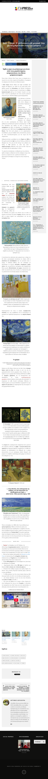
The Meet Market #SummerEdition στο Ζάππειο (39, 158)
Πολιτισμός (18, 31)
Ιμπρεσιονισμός (6, 660)
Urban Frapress (11, 31)
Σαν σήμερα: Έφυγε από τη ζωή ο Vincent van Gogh (6, 638)
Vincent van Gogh (15, 655)
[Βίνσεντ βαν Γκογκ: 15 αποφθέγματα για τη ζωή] (16, 634)
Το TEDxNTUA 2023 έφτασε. (38, 192)
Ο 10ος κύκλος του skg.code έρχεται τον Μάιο (38, 200)
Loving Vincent (5, 655)
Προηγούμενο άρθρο (10, 684)
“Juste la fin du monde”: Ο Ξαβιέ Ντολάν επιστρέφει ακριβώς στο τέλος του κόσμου (23, 689)
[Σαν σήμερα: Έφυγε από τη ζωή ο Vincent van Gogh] (6, 634)
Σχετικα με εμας (16, 1)
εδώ (29, 552)
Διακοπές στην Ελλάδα (7, 3)
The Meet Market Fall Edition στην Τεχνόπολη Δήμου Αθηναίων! (38, 149)
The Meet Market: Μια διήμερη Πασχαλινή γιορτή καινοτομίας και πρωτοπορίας (38, 209)
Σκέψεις (28, 31)
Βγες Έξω (24, 31)
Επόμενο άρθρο (23, 684)
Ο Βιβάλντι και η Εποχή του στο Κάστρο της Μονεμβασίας (38, 107)
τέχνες (23, 663)
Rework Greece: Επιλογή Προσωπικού (37, 218)
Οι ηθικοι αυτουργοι (7, 1)
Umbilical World (37, 173)
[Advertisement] (24, 21)
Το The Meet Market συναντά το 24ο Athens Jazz (39, 166)
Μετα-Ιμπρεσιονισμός (7, 663)
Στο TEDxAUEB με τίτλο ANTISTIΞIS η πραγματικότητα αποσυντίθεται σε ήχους (38, 227)
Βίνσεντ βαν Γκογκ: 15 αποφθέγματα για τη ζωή (16, 638)
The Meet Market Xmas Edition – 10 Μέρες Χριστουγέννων (38, 140)
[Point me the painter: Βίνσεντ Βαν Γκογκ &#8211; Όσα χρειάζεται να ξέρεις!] (26, 634)
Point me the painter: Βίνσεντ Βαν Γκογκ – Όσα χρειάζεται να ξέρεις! (26, 639)
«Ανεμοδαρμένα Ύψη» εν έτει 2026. (38, 132)
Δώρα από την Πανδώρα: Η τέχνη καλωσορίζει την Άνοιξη (9, 688)
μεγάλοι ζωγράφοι (16, 660)
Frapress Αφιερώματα (34, 48)
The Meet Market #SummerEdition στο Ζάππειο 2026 (39, 116)
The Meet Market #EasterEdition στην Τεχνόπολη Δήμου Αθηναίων (39, 124)
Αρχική (3, 60)
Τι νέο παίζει (34, 31)
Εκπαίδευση (4, 31)
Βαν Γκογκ (23, 655)
